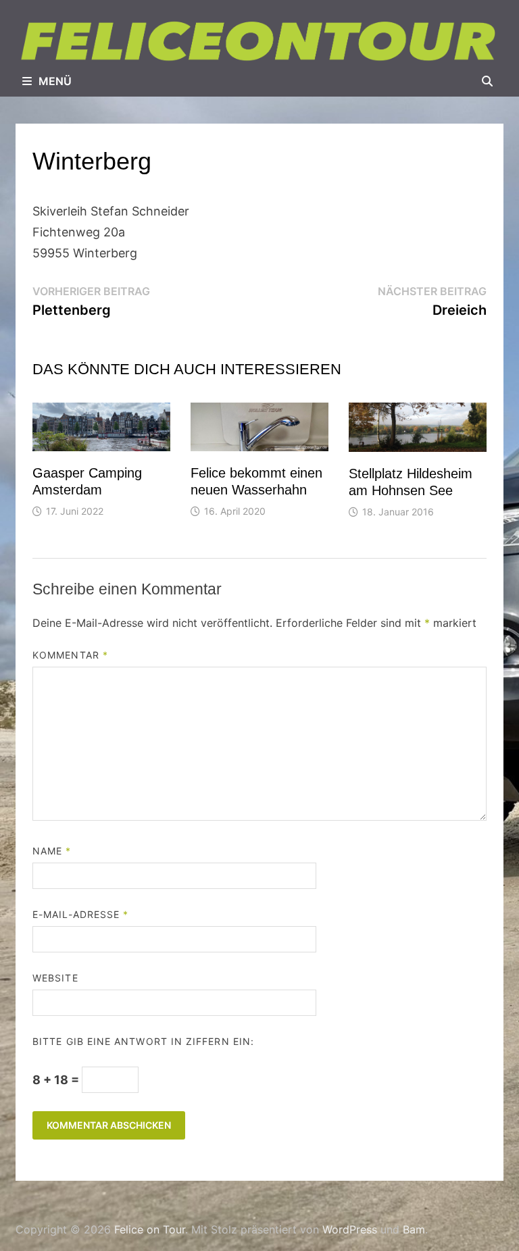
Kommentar (70, 655)
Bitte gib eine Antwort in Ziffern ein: (143, 1041)
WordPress (349, 1229)
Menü (55, 81)
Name (51, 851)
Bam (414, 1229)
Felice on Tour (149, 1229)
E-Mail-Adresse (80, 914)
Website (55, 978)
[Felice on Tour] (259, 41)
